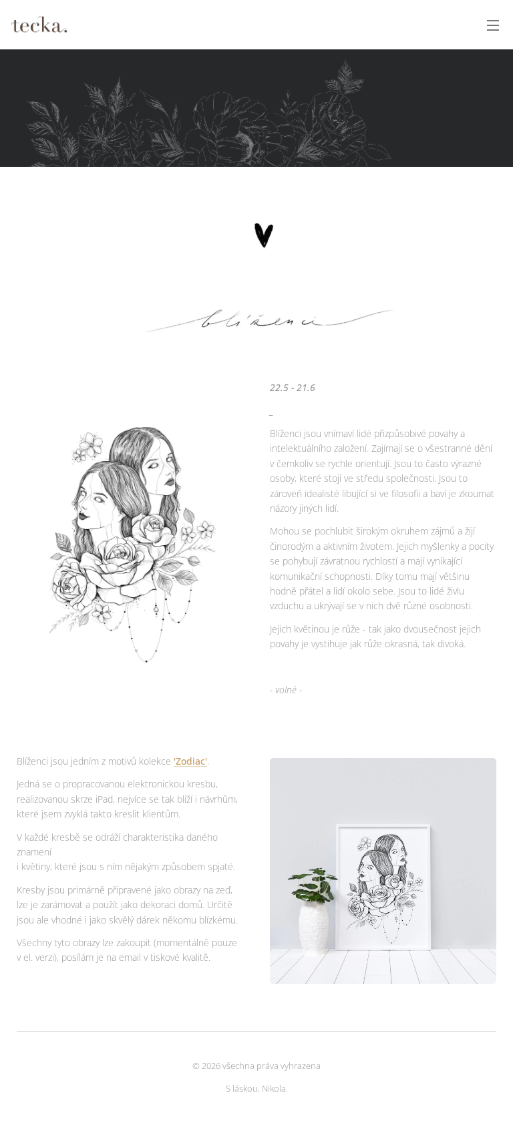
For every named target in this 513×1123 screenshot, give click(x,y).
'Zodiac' (190, 761)
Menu (493, 24)
